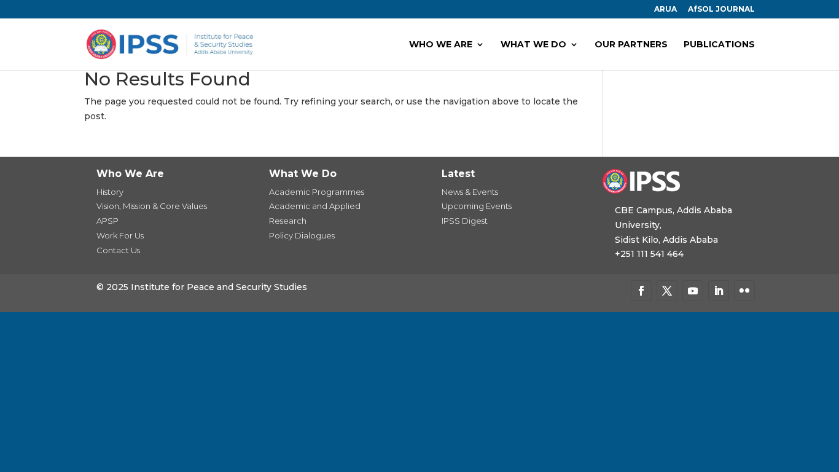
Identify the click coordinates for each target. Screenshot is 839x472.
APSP (107, 221)
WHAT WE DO (533, 45)
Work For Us (120, 235)
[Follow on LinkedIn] (718, 290)
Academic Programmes (316, 192)
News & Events (470, 192)
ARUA (665, 10)
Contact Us (118, 250)
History (109, 192)
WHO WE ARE (440, 45)
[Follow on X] (667, 290)
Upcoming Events (477, 206)
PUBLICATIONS (719, 45)
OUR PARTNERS (631, 45)
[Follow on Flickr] (744, 290)
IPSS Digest (465, 221)
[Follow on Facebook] (641, 290)
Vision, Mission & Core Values (151, 206)
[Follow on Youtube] (692, 290)
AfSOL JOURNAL (721, 10)
